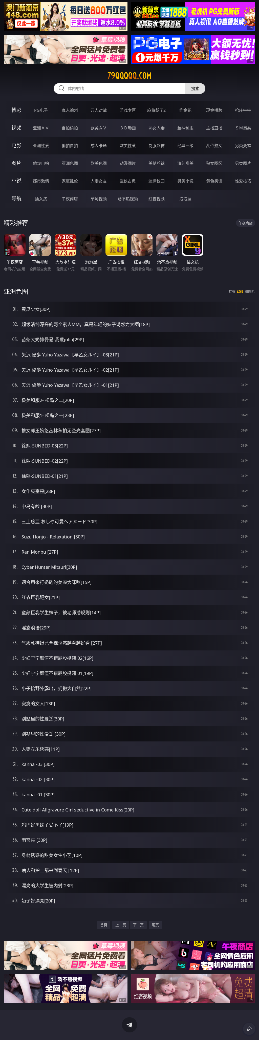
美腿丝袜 (156, 163)
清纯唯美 (185, 163)
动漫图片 (128, 163)
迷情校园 (156, 181)
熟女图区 (214, 163)
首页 (103, 924)
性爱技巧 (243, 181)
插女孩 (41, 198)
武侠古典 (128, 181)
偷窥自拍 (41, 163)
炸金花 (185, 110)
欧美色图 (99, 163)
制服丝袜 (156, 145)
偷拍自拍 (70, 145)
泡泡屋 (185, 198)
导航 (16, 198)
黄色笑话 (214, 181)
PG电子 (41, 110)
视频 (16, 127)
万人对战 (99, 110)
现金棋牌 (214, 110)
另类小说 (185, 181)
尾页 (155, 924)
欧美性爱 (128, 145)
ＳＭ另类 (243, 128)
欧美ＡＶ (99, 128)
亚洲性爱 (41, 145)
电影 (16, 145)
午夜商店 (70, 198)
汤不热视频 (128, 198)
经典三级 (185, 145)
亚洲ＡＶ (41, 128)
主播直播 (214, 128)
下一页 (138, 924)
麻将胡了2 (156, 110)
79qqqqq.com (129, 76)
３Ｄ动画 (128, 128)
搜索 (195, 88)
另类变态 (243, 145)
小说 (16, 180)
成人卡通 (99, 145)
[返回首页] (249, 1029)
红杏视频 (156, 198)
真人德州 (70, 110)
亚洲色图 (70, 163)
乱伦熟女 (214, 145)
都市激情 (41, 181)
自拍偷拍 (70, 128)
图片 (16, 163)
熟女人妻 (156, 128)
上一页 (120, 924)
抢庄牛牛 (243, 110)
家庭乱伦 (70, 181)
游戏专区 (128, 110)
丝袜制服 (185, 128)
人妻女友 (99, 181)
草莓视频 (99, 198)
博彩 (16, 110)
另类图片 (243, 163)
